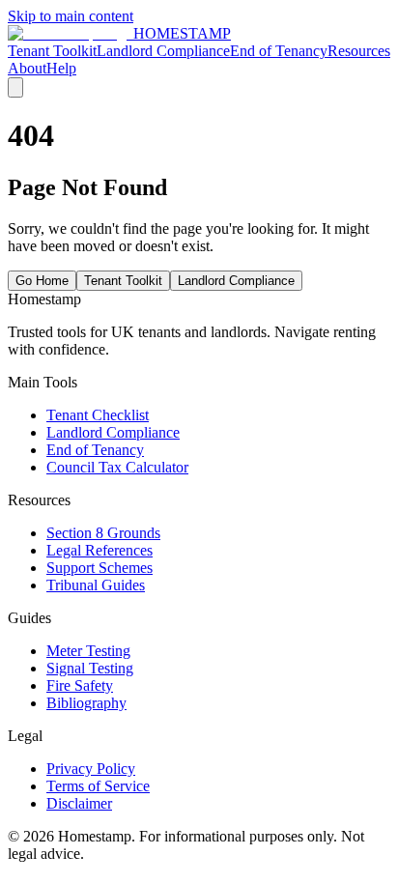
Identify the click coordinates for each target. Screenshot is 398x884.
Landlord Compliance (163, 51)
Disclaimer (79, 803)
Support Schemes (99, 567)
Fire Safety (79, 685)
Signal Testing (89, 668)
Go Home (42, 280)
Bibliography (86, 703)
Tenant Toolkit (52, 51)
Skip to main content (70, 16)
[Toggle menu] (15, 87)
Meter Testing (88, 650)
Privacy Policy (90, 768)
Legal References (99, 550)
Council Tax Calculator (117, 467)
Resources (358, 51)
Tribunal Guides (95, 585)
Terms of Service (98, 786)
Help (61, 68)
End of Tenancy (278, 51)
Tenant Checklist (97, 415)
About (27, 68)
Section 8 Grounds (103, 533)
